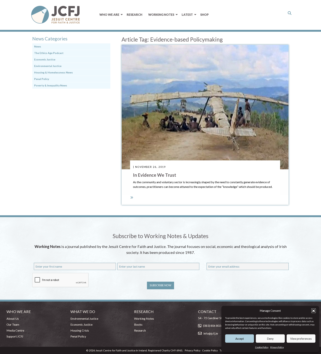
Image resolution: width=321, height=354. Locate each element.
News (37, 46)
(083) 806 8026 (213, 325)
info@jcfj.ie (210, 333)
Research (134, 14)
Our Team (13, 324)
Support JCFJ (15, 336)
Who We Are (109, 14)
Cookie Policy (261, 347)
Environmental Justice (47, 65)
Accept (239, 338)
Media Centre (15, 330)
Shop (204, 14)
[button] (313, 310)
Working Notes (161, 14)
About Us (13, 318)
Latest (187, 14)
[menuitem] (110, 14)
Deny (270, 338)
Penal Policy (41, 78)
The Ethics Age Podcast (49, 53)
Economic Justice (44, 59)
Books (138, 324)
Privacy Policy (277, 347)
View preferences (301, 338)
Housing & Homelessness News (53, 72)
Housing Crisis (79, 330)
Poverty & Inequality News (50, 85)
